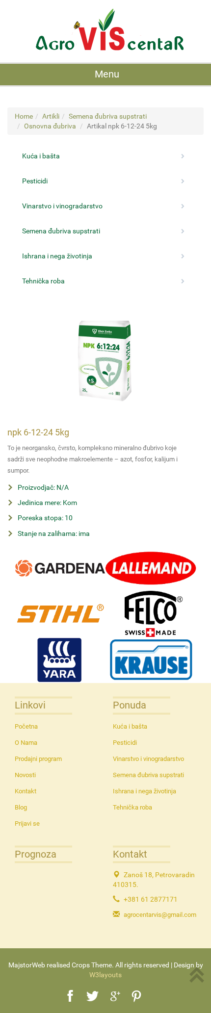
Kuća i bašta (130, 726)
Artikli (50, 116)
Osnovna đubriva (50, 126)
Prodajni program (38, 758)
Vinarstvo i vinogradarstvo (148, 758)
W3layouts (105, 975)
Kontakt (25, 791)
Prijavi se (27, 823)
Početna (26, 726)
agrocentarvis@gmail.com (160, 914)
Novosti (25, 775)
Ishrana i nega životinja (144, 791)
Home (24, 116)
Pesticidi (125, 742)
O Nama (26, 742)
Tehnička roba (132, 807)
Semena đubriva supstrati (108, 116)
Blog (21, 807)
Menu (107, 74)
